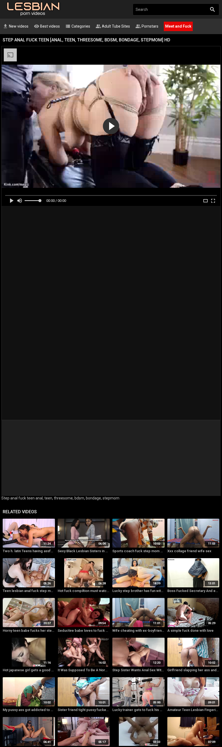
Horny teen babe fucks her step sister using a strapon (29, 630)
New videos (15, 26)
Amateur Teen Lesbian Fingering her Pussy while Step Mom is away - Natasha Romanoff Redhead (193, 710)
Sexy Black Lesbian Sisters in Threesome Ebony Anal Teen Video (84, 551)
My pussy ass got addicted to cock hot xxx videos (29, 710)
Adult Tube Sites (113, 26)
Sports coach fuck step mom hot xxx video (138, 551)
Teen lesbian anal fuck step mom (29, 591)
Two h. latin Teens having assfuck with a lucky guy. (29, 551)
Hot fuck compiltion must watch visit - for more (84, 591)
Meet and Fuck (178, 26)
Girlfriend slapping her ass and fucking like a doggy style (193, 670)
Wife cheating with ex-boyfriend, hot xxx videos (138, 630)
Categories (77, 26)
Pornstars (146, 26)
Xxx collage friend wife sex (189, 551)
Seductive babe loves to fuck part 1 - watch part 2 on (84, 630)
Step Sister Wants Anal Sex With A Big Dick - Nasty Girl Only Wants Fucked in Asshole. (138, 670)
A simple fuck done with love (190, 630)
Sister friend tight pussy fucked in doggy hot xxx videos (84, 710)
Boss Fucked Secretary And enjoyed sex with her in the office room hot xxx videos (193, 591)
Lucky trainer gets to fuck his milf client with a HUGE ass (138, 710)
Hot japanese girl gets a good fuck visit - (29, 670)
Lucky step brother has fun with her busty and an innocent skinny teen (138, 591)
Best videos (47, 26)
